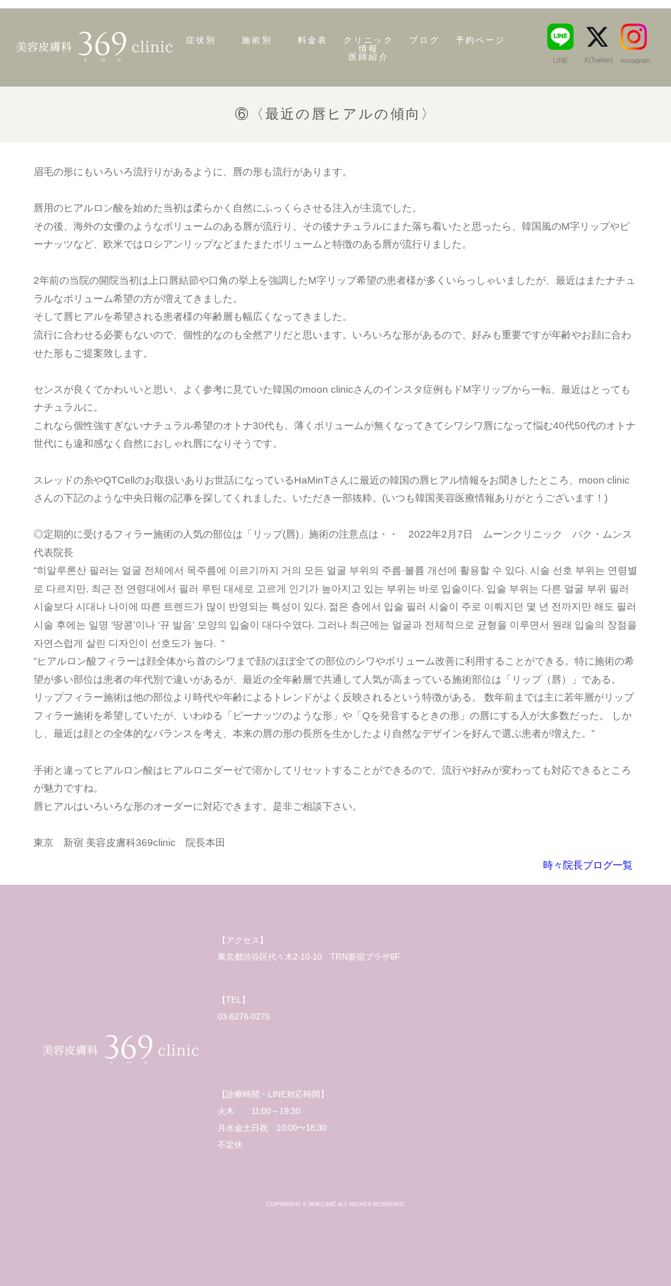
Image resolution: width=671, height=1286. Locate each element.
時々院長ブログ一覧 (588, 865)
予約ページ (481, 40)
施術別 (257, 40)
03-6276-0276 (244, 1016)
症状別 (201, 40)
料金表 (313, 40)
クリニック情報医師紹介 (368, 48)
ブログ (424, 40)
